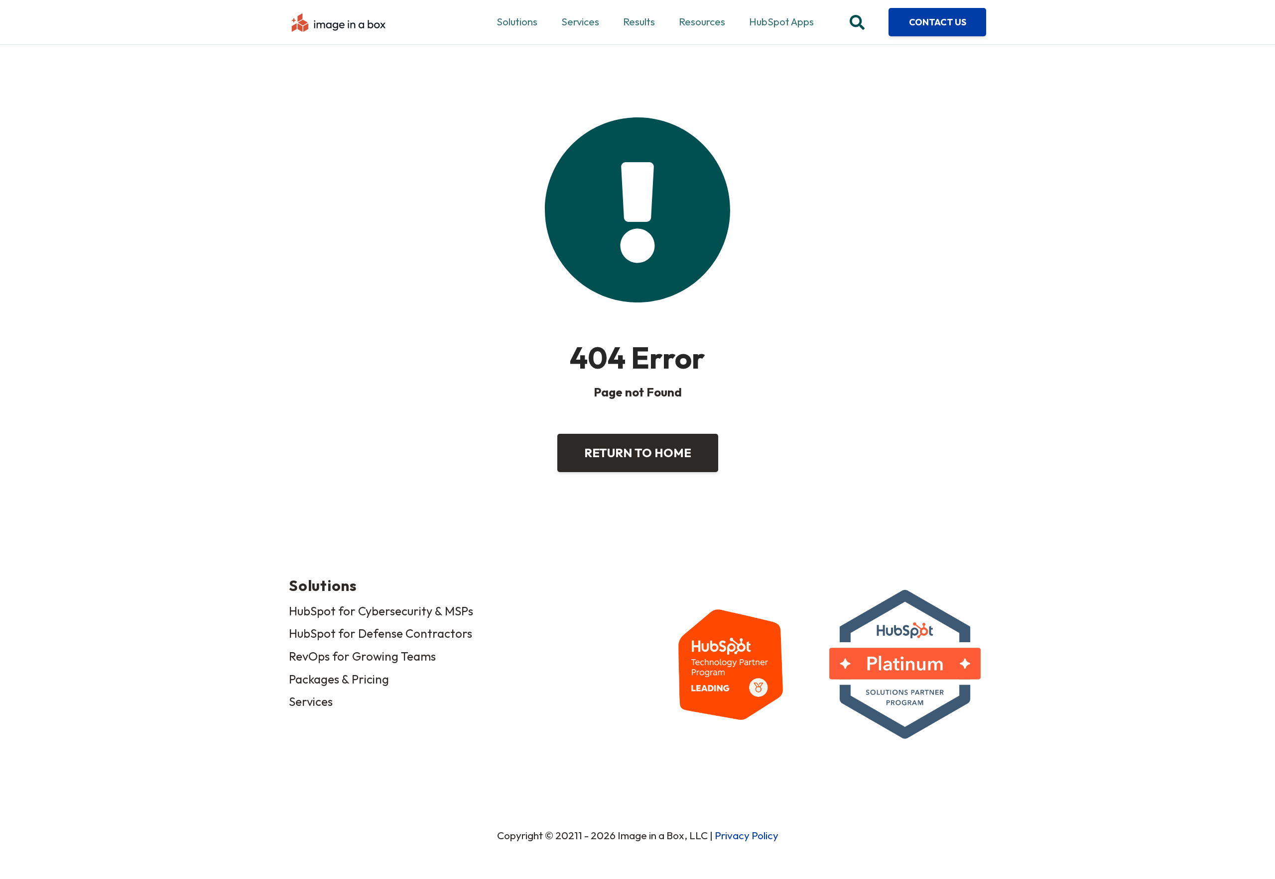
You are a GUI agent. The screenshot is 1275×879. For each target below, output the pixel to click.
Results (639, 21)
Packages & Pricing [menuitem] (339, 679)
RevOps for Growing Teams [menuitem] (362, 656)
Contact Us (937, 22)
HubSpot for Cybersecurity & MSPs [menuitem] (381, 610)
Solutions (517, 21)
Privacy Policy (746, 835)
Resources (702, 21)
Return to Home (637, 452)
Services (580, 21)
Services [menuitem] (311, 701)
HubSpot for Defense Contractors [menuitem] (380, 633)
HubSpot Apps (781, 21)
